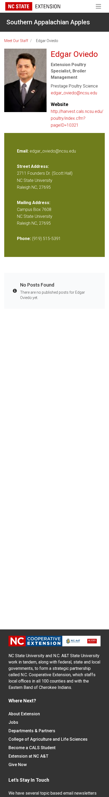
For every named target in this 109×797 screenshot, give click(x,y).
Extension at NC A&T (28, 756)
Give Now (17, 764)
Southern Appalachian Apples (48, 22)
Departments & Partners (31, 730)
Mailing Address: (33, 202)
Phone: (24, 238)
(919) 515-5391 (46, 238)
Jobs (13, 722)
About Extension (24, 713)
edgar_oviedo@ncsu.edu (74, 92)
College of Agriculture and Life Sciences (48, 739)
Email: (23, 151)
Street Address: (33, 166)
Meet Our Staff (16, 41)
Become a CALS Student (32, 747)
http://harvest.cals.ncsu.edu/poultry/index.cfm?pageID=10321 (77, 118)
